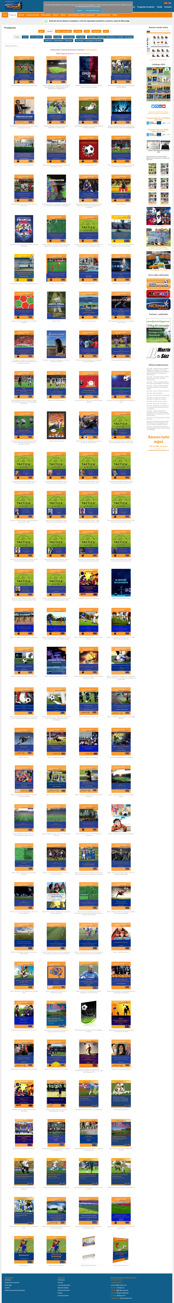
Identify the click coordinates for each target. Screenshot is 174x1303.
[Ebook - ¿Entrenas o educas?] (122, 922)
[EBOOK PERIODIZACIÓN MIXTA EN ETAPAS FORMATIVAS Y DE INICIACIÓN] (57, 96)
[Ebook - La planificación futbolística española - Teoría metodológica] (25, 765)
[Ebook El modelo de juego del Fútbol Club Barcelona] (25, 1079)
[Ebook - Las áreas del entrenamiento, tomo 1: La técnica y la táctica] (57, 843)
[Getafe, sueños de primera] (90, 291)
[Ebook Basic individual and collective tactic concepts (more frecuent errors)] (57, 1000)
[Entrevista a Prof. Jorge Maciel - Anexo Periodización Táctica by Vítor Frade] (57, 490)
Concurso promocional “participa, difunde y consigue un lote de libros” (158, 112)
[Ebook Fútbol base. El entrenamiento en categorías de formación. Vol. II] (57, 1118)
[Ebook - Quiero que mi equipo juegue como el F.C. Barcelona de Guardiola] (122, 843)
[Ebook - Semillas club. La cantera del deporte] (122, 803)
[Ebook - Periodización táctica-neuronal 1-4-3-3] (25, 646)
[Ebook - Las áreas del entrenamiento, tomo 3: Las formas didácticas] (25, 881)
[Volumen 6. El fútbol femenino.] (57, 370)
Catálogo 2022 (152, 175)
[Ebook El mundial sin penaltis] (90, 135)
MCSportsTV (121, 1295)
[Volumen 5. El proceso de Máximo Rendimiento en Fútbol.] (122, 370)
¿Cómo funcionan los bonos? (158, 59)
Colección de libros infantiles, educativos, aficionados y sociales (158, 248)
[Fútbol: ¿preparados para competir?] (122, 330)
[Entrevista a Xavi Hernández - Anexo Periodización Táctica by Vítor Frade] (25, 490)
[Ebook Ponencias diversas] (122, 1079)
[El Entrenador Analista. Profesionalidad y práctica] (25, 253)
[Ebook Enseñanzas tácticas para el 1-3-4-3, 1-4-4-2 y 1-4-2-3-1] (90, 1157)
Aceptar (79, 10)
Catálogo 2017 (164, 190)
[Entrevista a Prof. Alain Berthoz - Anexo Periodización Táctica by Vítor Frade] (57, 451)
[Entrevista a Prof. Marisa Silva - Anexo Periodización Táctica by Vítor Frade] (122, 529)
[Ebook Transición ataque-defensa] (122, 1039)
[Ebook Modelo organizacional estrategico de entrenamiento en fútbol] (122, 1000)
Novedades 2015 (164, 204)
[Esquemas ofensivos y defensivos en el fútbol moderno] (25, 291)
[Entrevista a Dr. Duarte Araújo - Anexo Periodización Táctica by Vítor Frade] (90, 529)
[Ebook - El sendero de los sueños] (122, 568)
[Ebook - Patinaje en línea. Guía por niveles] (57, 646)
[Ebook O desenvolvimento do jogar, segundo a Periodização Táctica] (90, 1196)
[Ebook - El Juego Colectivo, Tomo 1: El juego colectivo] (122, 765)
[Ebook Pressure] (25, 1235)
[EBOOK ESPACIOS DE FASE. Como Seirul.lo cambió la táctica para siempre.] (25, 96)
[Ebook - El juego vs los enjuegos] (90, 727)
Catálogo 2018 (152, 190)
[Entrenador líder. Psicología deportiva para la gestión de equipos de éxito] (90, 411)
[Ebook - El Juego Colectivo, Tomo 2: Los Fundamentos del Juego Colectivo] (25, 803)
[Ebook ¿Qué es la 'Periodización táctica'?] (25, 1118)
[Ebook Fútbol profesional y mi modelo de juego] (25, 1039)
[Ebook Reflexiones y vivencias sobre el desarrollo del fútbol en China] (57, 135)
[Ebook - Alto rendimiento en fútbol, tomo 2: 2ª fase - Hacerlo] (90, 607)
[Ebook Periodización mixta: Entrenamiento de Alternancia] (25, 174)
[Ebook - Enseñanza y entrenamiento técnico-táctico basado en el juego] (90, 646)
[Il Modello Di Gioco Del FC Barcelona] (90, 568)
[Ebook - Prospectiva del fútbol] (57, 727)
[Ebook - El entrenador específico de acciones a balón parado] (25, 922)
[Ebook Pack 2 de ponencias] (90, 1235)
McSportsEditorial (122, 1293)
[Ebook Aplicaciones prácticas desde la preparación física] (25, 1196)
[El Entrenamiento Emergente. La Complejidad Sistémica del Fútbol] (90, 330)
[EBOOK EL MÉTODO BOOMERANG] (25, 135)
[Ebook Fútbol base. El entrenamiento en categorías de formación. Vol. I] (90, 1118)
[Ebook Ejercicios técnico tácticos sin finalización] (90, 1079)
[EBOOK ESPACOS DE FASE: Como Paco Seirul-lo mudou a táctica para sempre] (90, 55)
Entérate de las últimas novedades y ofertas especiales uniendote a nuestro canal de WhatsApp (89, 21)
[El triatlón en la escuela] (90, 253)
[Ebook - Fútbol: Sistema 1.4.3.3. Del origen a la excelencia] (90, 803)
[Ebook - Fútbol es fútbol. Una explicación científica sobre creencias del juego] (122, 881)
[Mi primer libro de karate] (57, 411)
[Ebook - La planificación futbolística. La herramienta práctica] (57, 961)
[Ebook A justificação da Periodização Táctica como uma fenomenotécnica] (57, 1196)
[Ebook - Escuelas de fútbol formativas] (57, 765)
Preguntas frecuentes (145, 7)
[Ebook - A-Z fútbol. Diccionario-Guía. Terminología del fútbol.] (122, 687)
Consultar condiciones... (82, 54)
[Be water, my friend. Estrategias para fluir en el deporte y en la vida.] (57, 330)
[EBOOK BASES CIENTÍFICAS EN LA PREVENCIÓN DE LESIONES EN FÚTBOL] (90, 96)
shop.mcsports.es (126, 1298)
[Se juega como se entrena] (57, 253)
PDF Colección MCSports (158, 226)
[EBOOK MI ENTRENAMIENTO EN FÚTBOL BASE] (25, 55)
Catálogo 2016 (152, 204)
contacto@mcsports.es (119, 1285)
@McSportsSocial (122, 1290)
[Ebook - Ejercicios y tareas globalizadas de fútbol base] (25, 961)
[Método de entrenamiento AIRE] (122, 253)
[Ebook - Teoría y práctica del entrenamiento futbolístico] (25, 843)
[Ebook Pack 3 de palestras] (57, 1235)
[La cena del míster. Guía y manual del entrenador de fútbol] (90, 370)
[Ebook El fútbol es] (122, 174)
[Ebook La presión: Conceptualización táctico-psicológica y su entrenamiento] (90, 961)
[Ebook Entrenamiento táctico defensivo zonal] (57, 1157)
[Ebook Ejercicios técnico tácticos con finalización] (122, 1157)
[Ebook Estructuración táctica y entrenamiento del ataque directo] (122, 1196)
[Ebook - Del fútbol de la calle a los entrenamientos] (25, 607)
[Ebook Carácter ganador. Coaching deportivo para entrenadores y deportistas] (122, 961)
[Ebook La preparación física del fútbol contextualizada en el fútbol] (57, 1079)
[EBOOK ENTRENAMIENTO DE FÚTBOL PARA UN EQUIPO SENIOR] (122, 55)
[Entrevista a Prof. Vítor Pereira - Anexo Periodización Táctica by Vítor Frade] (90, 451)
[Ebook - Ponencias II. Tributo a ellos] (90, 687)
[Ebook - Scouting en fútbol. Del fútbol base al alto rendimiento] (90, 765)
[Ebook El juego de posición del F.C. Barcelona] (25, 1000)
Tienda (159, 7)
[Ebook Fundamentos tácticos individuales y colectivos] (122, 1118)
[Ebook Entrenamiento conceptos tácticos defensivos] (25, 1157)
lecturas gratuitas (90, 50)
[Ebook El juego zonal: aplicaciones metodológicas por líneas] (90, 1000)
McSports (121, 1288)
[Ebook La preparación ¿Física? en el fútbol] (57, 1039)
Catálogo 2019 (164, 175)
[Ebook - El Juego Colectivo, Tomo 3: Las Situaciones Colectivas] (57, 803)
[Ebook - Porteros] (25, 727)
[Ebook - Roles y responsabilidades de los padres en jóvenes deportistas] (57, 881)
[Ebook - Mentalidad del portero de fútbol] (122, 727)
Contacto (168, 7)
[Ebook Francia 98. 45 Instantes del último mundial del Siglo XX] (25, 214)
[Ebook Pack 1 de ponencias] (122, 1235)
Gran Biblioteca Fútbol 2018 (158, 270)
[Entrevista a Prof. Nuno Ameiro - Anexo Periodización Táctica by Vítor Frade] (90, 490)
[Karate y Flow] (57, 291)
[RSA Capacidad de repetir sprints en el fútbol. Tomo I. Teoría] (122, 291)
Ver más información (92, 10)
